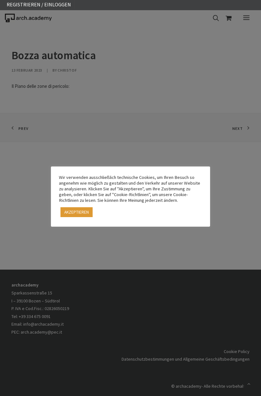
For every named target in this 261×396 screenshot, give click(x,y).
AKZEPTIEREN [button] (76, 212)
